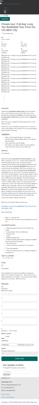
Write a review (6, 333)
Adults (3, 348)
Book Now (5, 19)
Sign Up (6, 9)
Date (2, 338)
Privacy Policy (5, 394)
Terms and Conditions (7, 397)
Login (5, 7)
